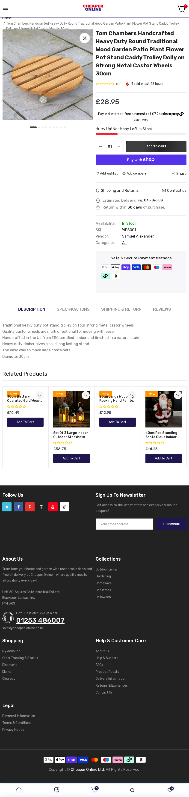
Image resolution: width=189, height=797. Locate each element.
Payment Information (18, 716)
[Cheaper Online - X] (7, 506)
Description (31, 309)
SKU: (99, 230)
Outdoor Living (106, 569)
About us (102, 651)
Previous (14, 427)
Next (175, 427)
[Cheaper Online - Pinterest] (30, 506)
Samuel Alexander (138, 236)
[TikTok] (64, 506)
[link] (86, 395)
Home (6, 18)
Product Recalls (107, 672)
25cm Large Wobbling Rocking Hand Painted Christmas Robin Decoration (117, 399)
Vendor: (102, 236)
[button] (105, 84)
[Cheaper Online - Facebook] (18, 506)
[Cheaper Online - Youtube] (53, 506)
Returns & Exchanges (112, 686)
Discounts (9, 665)
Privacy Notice (13, 730)
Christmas (103, 590)
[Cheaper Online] (93, 8)
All (124, 243)
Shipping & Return (121, 309)
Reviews (162, 309)
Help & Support (107, 658)
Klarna (7, 672)
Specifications (73, 309)
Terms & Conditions (16, 723)
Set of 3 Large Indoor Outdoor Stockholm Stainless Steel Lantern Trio (70, 435)
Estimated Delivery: (119, 200)
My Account (11, 651)
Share (181, 173)
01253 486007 (40, 620)
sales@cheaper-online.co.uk (23, 628)
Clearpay (8, 679)
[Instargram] (41, 506)
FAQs (99, 665)
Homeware (104, 583)
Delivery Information (111, 679)
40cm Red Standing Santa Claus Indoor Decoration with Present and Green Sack (161, 435)
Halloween (103, 597)
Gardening (103, 576)
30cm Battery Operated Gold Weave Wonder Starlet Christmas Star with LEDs (24, 399)
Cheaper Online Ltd (87, 769)
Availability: (106, 223)
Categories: (105, 243)
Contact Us (104, 692)
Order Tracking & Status (20, 658)
